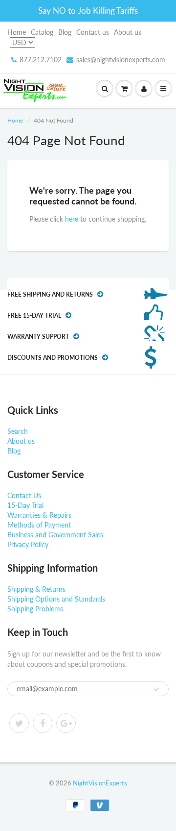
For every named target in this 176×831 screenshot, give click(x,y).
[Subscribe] (156, 689)
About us (127, 32)
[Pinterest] (66, 723)
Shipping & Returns (36, 589)
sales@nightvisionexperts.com (120, 59)
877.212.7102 (41, 59)
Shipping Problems (35, 608)
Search (17, 431)
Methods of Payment (39, 525)
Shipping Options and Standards (56, 599)
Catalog (42, 32)
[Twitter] (19, 723)
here (71, 219)
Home (16, 32)
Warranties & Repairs (39, 515)
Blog (64, 32)
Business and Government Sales (55, 534)
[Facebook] (42, 723)
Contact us (92, 32)
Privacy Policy (27, 544)
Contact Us (24, 495)
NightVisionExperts (100, 783)
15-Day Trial (25, 505)
